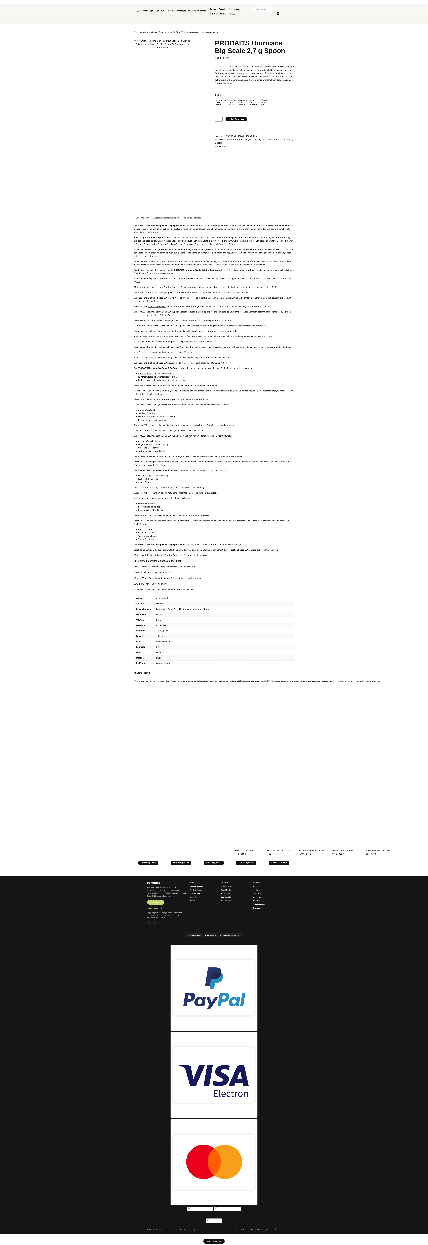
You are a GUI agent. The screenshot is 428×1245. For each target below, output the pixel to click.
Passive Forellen (228, 901)
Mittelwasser (147, 377)
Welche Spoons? (278, 521)
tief (135, 394)
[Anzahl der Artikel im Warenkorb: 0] (289, 13)
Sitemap (256, 908)
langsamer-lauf (264, 139)
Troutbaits (257, 901)
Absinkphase (209, 341)
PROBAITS (227, 146)
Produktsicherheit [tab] (192, 218)
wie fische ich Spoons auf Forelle (221, 244)
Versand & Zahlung (274, 1230)
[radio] (221, 102)
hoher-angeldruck (247, 139)
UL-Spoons (152, 256)
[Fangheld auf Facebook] (155, 923)
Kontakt (256, 886)
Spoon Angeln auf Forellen (273, 237)
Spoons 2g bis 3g (250, 136)
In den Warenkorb (236, 119)
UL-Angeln (225, 894)
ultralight (219, 143)
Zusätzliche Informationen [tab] (166, 218)
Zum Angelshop (155, 902)
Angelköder (145, 32)
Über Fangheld (259, 904)
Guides (232, 14)
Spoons (213, 9)
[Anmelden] (283, 13)
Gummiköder (234, 9)
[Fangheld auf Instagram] (278, 13)
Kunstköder (157, 32)
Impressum (230, 1230)
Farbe (218, 95)
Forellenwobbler (196, 890)
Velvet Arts (257, 897)
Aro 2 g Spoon (145, 529)
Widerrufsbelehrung (258, 1230)
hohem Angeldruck (157, 306)
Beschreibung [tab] (142, 218)
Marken (223, 14)
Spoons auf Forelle (192, 244)
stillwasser (277, 139)
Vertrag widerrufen (214, 1241)
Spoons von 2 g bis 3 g (273, 253)
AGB (248, 1230)
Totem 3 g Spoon (146, 539)
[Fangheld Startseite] (171, 13)
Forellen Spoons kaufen (176, 555)
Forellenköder (227, 897)
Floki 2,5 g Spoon (146, 532)
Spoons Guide (227, 886)
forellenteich (232, 139)
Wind (146, 425)
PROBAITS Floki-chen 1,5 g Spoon (377, 850)
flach (274, 391)
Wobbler (222, 9)
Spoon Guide (203, 555)
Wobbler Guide (227, 890)
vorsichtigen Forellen (154, 462)
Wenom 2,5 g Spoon (147, 536)
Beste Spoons (140, 524)
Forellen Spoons (196, 886)
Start (136, 32)
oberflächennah (145, 373)
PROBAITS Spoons (182, 32)
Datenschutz (240, 1230)
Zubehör (213, 14)
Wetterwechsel (182, 425)
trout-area (287, 139)
